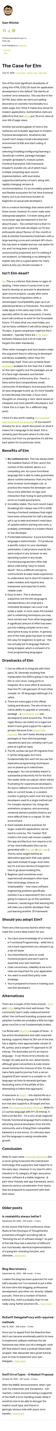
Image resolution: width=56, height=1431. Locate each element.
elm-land (43, 849)
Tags (5, 53)
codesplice (22, 46)
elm (35, 73)
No (3, 281)
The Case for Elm (21, 66)
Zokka (10, 1008)
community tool (30, 713)
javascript (20, 73)
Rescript (24, 1031)
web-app (42, 73)
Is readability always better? (21, 1216)
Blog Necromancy (14, 1269)
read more (20, 1255)
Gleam (22, 1095)
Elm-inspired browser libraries (26, 1107)
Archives (7, 50)
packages (7, 366)
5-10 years (42, 334)
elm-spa (30, 849)
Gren (50, 1004)
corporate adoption (36, 1156)
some (27, 116)
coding (30, 73)
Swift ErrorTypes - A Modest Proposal (27, 1374)
